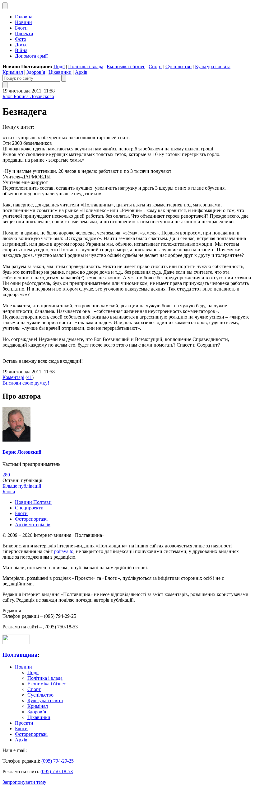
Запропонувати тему (24, 782)
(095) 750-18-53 (56, 771)
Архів (81, 72)
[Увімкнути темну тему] (4, 5)
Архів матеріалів (32, 524)
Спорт (155, 66)
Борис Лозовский (21, 452)
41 (29, 377)
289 (6, 474)
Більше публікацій (21, 486)
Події (59, 66)
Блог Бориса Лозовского (28, 96)
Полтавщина (20, 654)
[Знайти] (63, 78)
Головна (23, 16)
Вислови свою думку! (25, 383)
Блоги (21, 28)
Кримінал (12, 72)
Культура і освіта (212, 66)
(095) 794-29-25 (57, 761)
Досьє (21, 44)
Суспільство (178, 66)
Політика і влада (85, 66)
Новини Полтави (33, 502)
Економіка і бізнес (126, 66)
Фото (20, 39)
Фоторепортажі (31, 519)
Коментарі (13, 377)
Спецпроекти (29, 507)
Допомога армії (31, 56)
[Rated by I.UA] (16, 642)
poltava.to (63, 551)
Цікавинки (60, 72)
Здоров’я (35, 72)
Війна (21, 50)
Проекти (24, 33)
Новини (23, 22)
